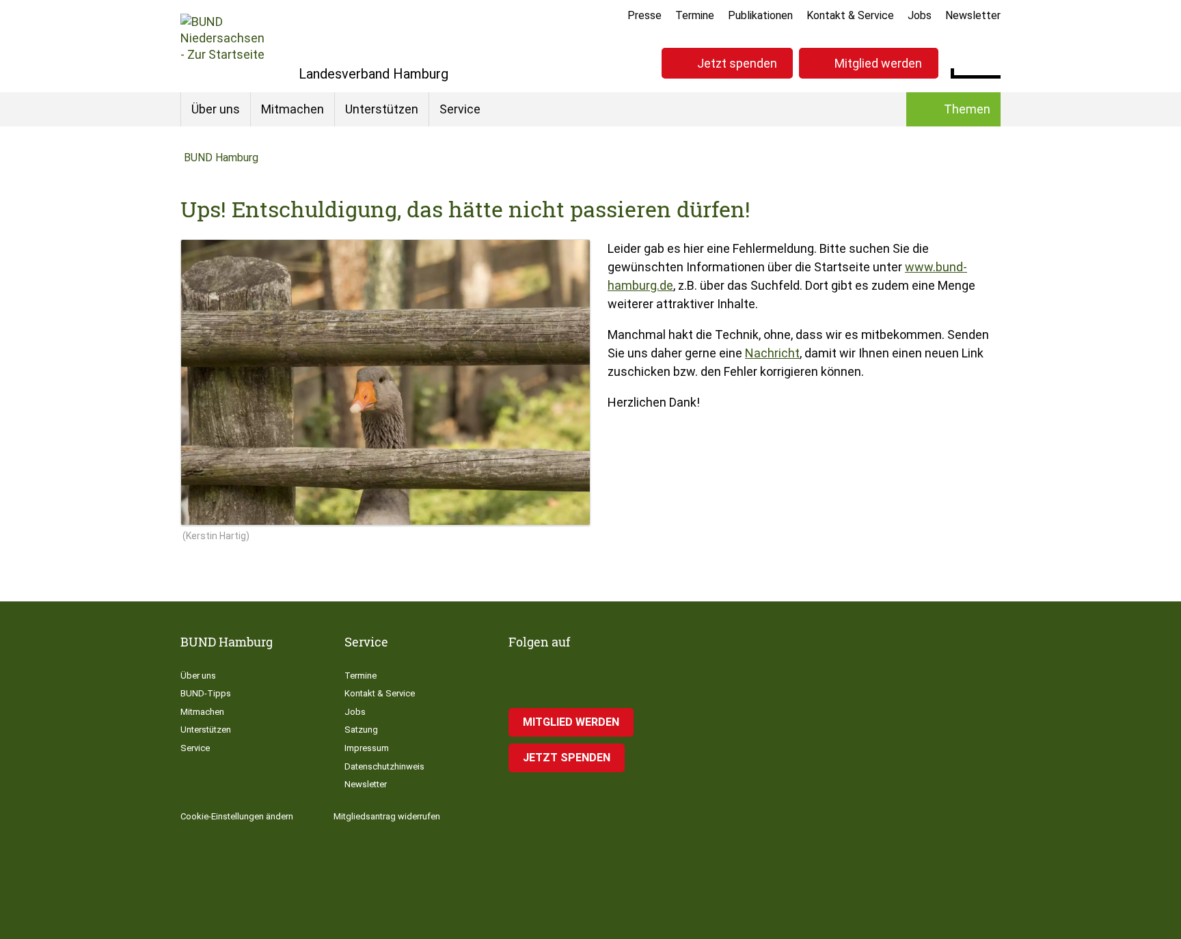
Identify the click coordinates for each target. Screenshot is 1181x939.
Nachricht (772, 353)
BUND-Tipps (205, 693)
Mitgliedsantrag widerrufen (387, 816)
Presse (644, 15)
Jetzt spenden (737, 63)
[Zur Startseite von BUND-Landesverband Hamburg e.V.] (222, 46)
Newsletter (973, 15)
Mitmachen (292, 109)
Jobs (920, 15)
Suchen (990, 61)
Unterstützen (381, 109)
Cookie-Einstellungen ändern (236, 816)
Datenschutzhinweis (384, 766)
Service (459, 109)
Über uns (215, 109)
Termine (694, 15)
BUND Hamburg (221, 157)
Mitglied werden (878, 63)
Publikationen (760, 15)
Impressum (366, 748)
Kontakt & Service (850, 15)
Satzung (361, 729)
